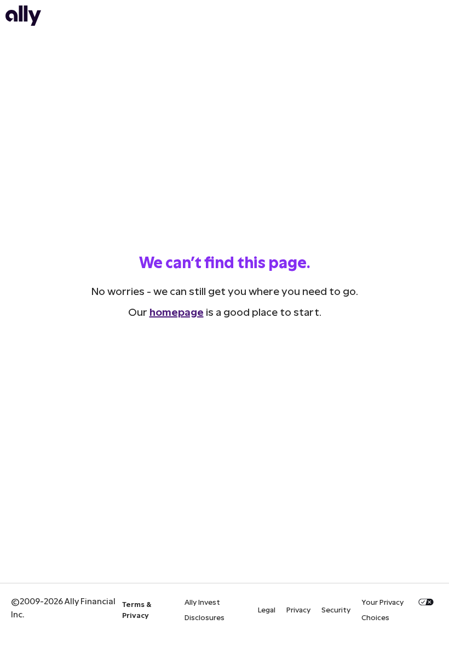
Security (335, 609)
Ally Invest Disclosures (205, 609)
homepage (176, 311)
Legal (266, 609)
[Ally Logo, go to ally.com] (23, 21)
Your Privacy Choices (382, 609)
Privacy (298, 609)
